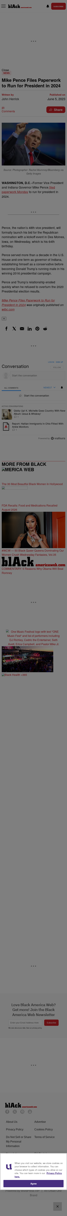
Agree (33, 1183)
